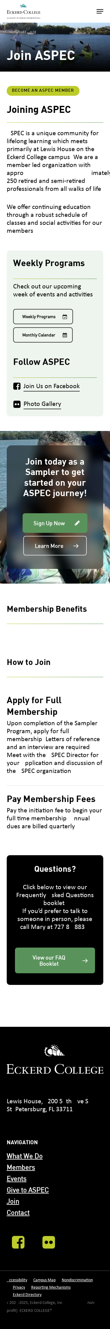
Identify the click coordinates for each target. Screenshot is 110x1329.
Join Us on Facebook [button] (52, 386)
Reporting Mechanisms (51, 1287)
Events (17, 1178)
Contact (18, 1212)
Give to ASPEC (28, 1190)
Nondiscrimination (77, 1280)
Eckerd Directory (27, 1295)
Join (13, 1201)
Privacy (19, 1287)
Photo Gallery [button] (42, 404)
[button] (100, 11)
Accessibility (17, 1280)
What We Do (25, 1156)
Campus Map (44, 1280)
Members (21, 1167)
